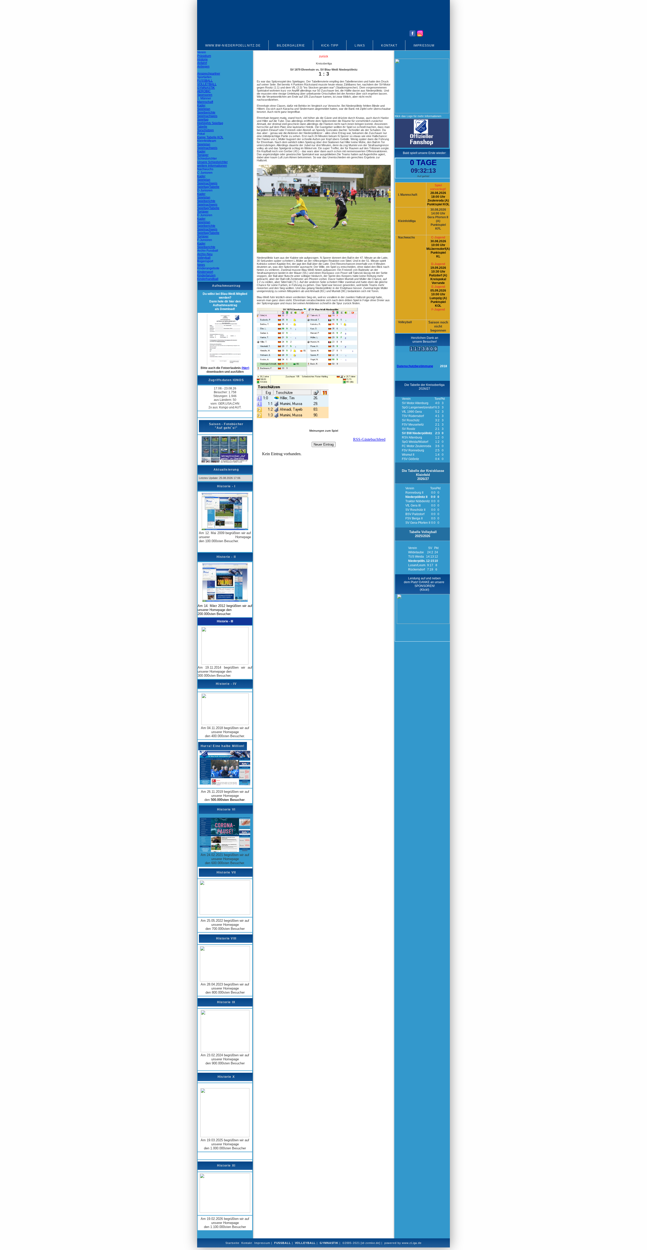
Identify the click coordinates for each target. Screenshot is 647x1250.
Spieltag (203, 119)
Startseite (232, 1242)
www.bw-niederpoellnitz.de (233, 45)
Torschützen (205, 130)
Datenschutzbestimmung (415, 366)
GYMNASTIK (206, 88)
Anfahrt (202, 63)
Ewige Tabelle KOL (210, 137)
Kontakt (389, 45)
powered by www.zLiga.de (403, 1242)
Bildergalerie (291, 45)
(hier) (245, 368)
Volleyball (204, 257)
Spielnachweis (207, 116)
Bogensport (205, 261)
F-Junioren (204, 240)
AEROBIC (204, 91)
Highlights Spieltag (210, 123)
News (201, 265)
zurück (323, 56)
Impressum (424, 45)
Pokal (201, 134)
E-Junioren (204, 215)
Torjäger (203, 155)
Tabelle (202, 126)
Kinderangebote (208, 268)
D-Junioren (205, 190)
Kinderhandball (207, 279)
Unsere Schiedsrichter (212, 162)
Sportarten (204, 77)
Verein (201, 52)
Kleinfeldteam (206, 141)
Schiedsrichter (207, 158)
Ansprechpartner (208, 73)
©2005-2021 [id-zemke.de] (361, 1242)
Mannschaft (205, 102)
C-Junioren (205, 172)
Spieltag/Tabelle (208, 187)
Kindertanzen (206, 275)
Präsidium (204, 56)
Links (360, 45)
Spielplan (203, 109)
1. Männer (204, 98)
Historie (202, 59)
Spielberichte (206, 112)
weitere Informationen (212, 165)
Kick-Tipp (330, 45)
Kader (201, 105)
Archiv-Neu (205, 254)
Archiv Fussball (207, 250)
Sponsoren (204, 95)
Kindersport (205, 272)
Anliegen (203, 66)
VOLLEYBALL (207, 84)
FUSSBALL (205, 80)
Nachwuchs (205, 169)
